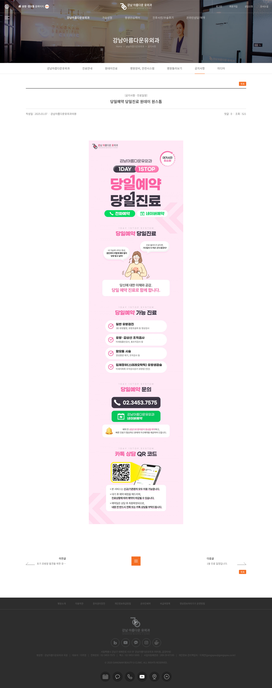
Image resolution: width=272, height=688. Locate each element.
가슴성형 (107, 18)
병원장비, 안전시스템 (142, 68)
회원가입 (233, 6)
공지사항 (200, 68)
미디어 (221, 68)
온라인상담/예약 (195, 18)
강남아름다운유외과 (78, 18)
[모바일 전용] (130, 677)
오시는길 (264, 6)
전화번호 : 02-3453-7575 (103, 655)
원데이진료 (111, 68)
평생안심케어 (132, 18)
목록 (243, 83)
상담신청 (249, 6)
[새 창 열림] (115, 642)
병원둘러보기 (174, 68)
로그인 (219, 6)
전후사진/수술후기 (163, 18)
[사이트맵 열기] (7, 18)
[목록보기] (136, 561)
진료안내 (87, 68)
